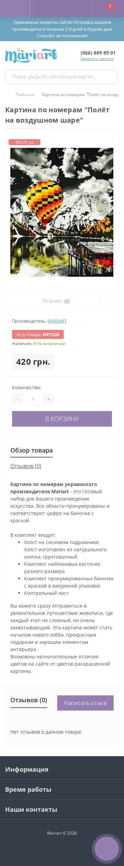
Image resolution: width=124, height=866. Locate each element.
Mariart (57, 321)
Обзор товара (31, 450)
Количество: (26, 387)
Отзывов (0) (25, 466)
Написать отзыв (85, 703)
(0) (67, 300)
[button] (77, 8)
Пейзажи (25, 94)
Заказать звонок (97, 58)
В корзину (62, 419)
